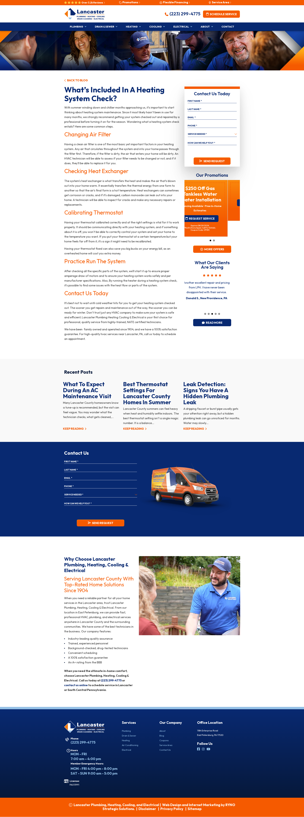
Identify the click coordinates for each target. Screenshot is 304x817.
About (162, 731)
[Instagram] (203, 749)
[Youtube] (208, 749)
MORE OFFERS (214, 249)
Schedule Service (223, 14)
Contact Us (165, 749)
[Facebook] (199, 749)
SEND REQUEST (214, 161)
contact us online (76, 685)
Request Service (214, 203)
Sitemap (195, 809)
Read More (213, 322)
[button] (210, 240)
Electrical (126, 749)
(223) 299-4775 (184, 13)
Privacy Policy (171, 809)
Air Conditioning (130, 745)
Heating (126, 740)
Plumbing (126, 731)
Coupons (164, 740)
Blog (161, 735)
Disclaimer (147, 809)
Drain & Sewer (129, 735)
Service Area (165, 745)
